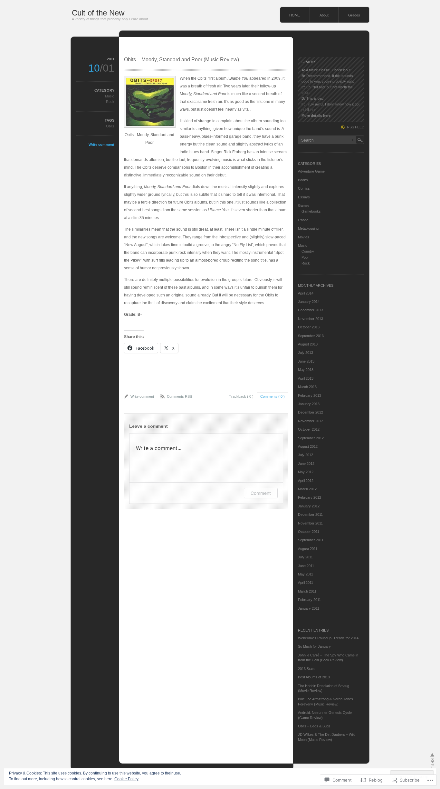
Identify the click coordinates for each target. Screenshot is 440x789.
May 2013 (305, 370)
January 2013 (309, 404)
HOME (294, 15)
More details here (315, 115)
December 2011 (310, 514)
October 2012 (309, 429)
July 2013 (305, 353)
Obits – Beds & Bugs (314, 726)
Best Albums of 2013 (314, 677)
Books (303, 180)
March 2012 (307, 489)
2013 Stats (306, 669)
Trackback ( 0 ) (241, 396)
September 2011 (310, 540)
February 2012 (309, 497)
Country (307, 251)
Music (109, 96)
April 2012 (305, 481)
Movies (303, 237)
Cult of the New (98, 12)
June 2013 (306, 361)
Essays (304, 197)
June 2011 (306, 566)
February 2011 (309, 600)
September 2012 (311, 438)
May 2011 (305, 574)
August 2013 (308, 344)
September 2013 (311, 336)
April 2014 (305, 293)
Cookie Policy (126, 779)
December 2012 (310, 412)
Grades (354, 15)
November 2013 (310, 319)
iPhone (303, 220)
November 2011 (310, 523)
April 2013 (305, 378)
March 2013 (307, 387)
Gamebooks (311, 211)
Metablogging (308, 228)
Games (304, 205)
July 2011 (305, 557)
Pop (304, 257)
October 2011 (308, 532)
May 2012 (305, 472)
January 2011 (308, 608)
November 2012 (310, 421)
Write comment (101, 144)
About (324, 15)
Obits (110, 126)
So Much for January (314, 646)
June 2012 (306, 463)
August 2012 (308, 446)
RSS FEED (355, 127)
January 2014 (309, 302)
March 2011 (307, 591)
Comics (304, 188)
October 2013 (309, 327)
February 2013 (309, 395)
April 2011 (305, 582)
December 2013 (310, 310)
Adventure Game (311, 171)
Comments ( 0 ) (272, 396)
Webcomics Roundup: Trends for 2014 (328, 638)
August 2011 (307, 549)
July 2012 (305, 455)
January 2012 (309, 506)
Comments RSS (179, 396)
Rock (110, 102)
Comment (261, 493)
